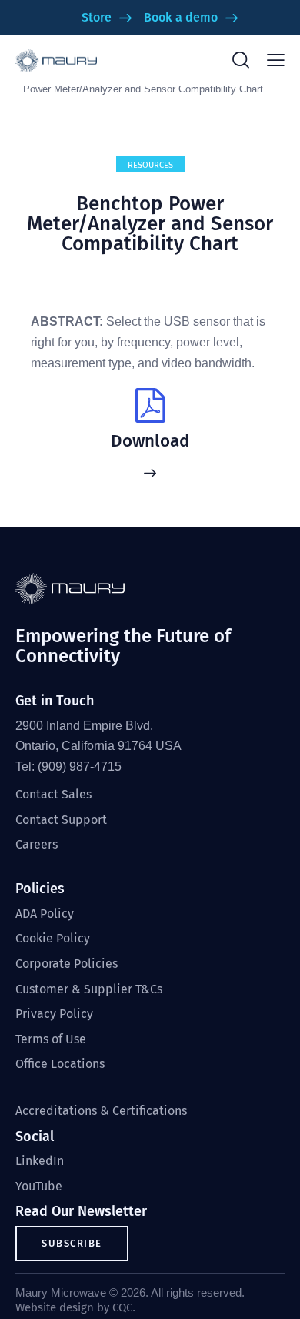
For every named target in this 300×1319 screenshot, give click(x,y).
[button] (276, 60)
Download (150, 441)
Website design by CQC (73, 1307)
